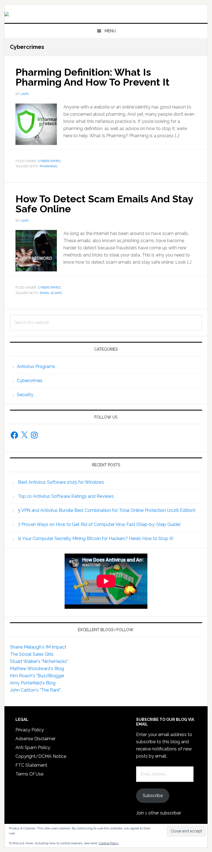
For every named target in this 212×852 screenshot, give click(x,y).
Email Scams (51, 293)
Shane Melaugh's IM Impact (38, 647)
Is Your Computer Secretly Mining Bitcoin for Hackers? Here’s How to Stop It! (95, 538)
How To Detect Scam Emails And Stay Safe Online (104, 204)
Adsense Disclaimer (35, 738)
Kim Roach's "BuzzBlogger (37, 675)
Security (25, 394)
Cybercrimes (49, 161)
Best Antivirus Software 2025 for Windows (61, 482)
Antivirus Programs (36, 366)
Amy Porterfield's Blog (32, 683)
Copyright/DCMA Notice (40, 756)
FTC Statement (31, 765)
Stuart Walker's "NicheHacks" (39, 661)
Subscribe (153, 795)
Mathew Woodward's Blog (37, 668)
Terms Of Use (29, 774)
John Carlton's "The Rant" (35, 690)
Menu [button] (110, 31)
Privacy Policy (29, 729)
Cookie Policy (109, 843)
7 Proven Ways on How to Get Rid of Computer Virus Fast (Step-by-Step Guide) (99, 524)
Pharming (48, 166)
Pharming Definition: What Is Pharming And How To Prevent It (92, 77)
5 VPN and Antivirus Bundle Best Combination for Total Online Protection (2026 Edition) (106, 510)
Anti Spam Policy (32, 747)
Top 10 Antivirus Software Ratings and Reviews (66, 496)
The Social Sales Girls (32, 654)
